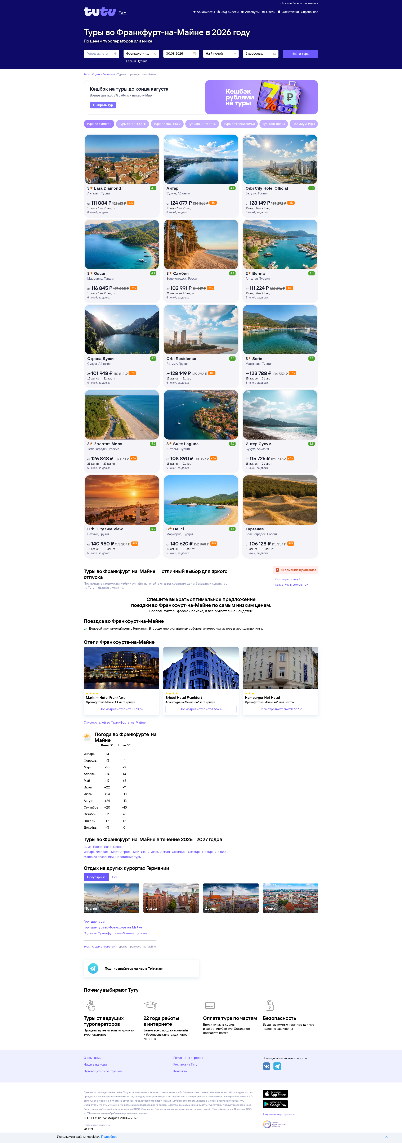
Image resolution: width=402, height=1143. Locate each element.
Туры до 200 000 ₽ (202, 124)
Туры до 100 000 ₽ (132, 124)
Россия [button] (131, 61)
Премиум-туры (303, 124)
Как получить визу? (287, 579)
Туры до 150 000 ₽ (167, 124)
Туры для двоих (273, 124)
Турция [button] (142, 61)
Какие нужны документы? (291, 584)
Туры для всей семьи (239, 124)
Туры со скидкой (99, 124)
